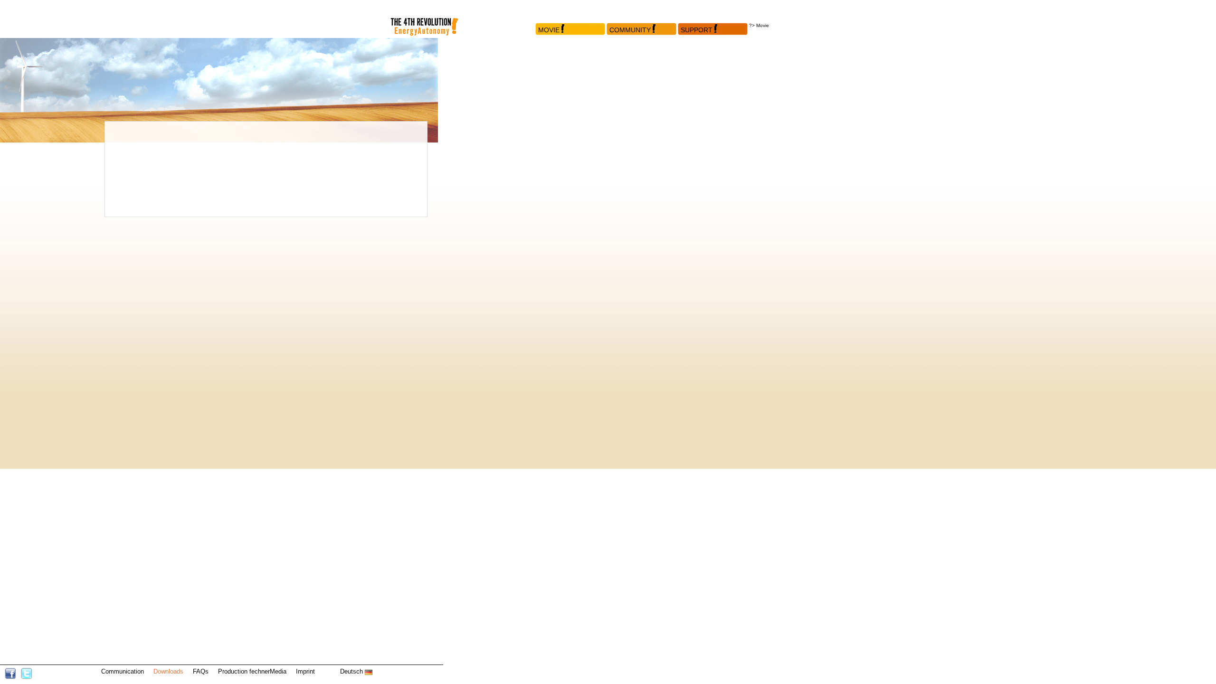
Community (630, 30)
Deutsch (352, 671)
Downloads (168, 671)
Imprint (305, 671)
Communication (122, 671)
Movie (549, 30)
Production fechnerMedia (252, 671)
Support (696, 30)
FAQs (201, 671)
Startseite (432, 19)
